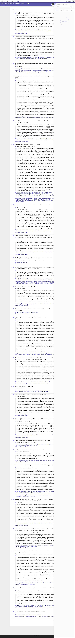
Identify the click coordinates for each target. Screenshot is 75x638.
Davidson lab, (47, 29)
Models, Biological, (50, 251)
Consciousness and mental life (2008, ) (24, 386)
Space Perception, (39, 58)
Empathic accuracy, (32, 381)
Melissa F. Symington (28, 270)
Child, (18, 460)
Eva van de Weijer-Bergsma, (22, 553)
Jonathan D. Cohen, (49, 13)
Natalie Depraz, (20, 146)
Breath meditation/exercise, (21, 278)
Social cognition (48, 381)
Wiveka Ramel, (19, 590)
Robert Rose (18, 238)
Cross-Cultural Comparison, (27, 434)
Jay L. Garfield (19, 66)
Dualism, (41, 523)
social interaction (31, 304)
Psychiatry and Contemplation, (33, 354)
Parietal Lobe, (22, 435)
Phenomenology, (24, 196)
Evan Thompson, (27, 613)
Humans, (28, 30)
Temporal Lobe (23, 524)
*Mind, (22, 523)
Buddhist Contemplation (41, 72)
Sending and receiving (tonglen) (40, 196)
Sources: (3, 5)
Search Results (7, 5)
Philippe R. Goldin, (26, 590)
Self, (46, 279)
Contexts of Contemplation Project (22, 33)
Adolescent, (18, 29)
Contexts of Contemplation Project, (22, 70)
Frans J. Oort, (44, 553)
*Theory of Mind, (36, 523)
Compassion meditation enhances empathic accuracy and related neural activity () (34, 357)
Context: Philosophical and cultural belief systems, (35, 68)
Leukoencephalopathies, (20, 546)
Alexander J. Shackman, (21, 38)
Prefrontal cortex (34, 546)
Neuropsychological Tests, (27, 139)
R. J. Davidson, (24, 421)
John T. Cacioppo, (28, 237)
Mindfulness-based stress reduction (36, 492)
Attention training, (20, 582)
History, (44, 523)
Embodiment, (48, 303)
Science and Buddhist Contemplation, (46, 71)
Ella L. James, (25, 260)
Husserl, (30, 195)
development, (25, 304)
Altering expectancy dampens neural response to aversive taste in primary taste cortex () (35, 12)
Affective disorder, (20, 605)
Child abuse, (30, 545)
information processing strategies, (35, 444)
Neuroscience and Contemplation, (22, 72)
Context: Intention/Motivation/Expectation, (23, 193)
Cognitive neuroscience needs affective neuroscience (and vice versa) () (32, 308)
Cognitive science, (24, 68)
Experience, (49, 194)
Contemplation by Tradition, (21, 71)
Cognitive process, (33, 605)
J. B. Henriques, (19, 207)
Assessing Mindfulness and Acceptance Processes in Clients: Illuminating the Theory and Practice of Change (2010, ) (38, 76)
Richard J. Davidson (34, 15)
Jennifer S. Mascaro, (20, 359)
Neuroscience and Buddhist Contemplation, (33, 71)
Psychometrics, (28, 58)
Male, (41, 30)
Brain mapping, (32, 29)
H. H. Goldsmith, (20, 451)
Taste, (51, 30)
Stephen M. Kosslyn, (20, 15)
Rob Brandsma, (38, 553)
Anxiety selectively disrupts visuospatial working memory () (30, 36)
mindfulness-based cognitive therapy (53, 279)
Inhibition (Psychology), (48, 460)
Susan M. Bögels (50, 553)
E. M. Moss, (19, 421)
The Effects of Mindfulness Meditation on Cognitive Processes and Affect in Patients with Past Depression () (38, 588)
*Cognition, (19, 523)
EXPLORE (68, 1)
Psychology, (33, 196)
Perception (24, 31)
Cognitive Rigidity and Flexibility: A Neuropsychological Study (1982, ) (30, 317)
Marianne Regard (20, 318)
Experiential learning (37, 614)
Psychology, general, (19, 583)
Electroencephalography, (50, 138)
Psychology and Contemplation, (43, 117)
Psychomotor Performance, (33, 230)
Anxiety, (18, 57)
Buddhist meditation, (20, 614)
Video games (25, 262)
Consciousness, (51, 192)
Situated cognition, (19, 304)
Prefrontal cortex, (22, 58)
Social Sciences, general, (33, 583)
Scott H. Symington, (20, 270)
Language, (18, 435)
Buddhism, (18, 68)
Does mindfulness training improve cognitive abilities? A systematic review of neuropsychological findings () (38, 465)
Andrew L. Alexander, (26, 530)
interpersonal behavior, (46, 444)
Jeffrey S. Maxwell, (38, 38)
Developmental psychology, (21, 606)
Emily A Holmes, (20, 260)
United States (44, 58)
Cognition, (43, 29)
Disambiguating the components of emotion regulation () (29, 449)
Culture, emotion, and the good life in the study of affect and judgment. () (32, 440)
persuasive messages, (53, 444)
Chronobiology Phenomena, (23, 460)
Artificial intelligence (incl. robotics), (23, 303)
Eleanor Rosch (33, 613)
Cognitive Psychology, (37, 192)
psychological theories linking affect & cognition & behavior (26, 445)
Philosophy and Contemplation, (31, 199)
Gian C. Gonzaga (34, 442)
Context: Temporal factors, (48, 605)
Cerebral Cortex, (38, 29)
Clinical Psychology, (20, 116)
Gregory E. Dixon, (26, 13)
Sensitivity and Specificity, (42, 139)
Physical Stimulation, (46, 30)
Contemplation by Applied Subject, (48, 70)
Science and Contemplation (53, 117)
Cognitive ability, (23, 353)
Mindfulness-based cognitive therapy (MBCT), (33, 279)
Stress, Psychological (19, 253)
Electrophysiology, (46, 229)
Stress (38, 583)
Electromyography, (31, 57)
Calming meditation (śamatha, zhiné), (27, 192)
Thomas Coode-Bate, (33, 260)
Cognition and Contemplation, (33, 117)
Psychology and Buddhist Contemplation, (23, 200)
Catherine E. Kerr (20, 502)
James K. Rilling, (27, 359)
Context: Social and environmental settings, (33, 353)
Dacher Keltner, (20, 442)
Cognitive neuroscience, (21, 389)
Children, (34, 582)
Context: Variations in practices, (41, 194)
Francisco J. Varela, (26, 146)
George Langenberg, (31, 553)
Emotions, (36, 57)
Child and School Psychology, (28, 582)
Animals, (20, 251)
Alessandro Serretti (33, 467)
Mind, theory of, (42, 381)
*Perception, (31, 523)
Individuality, (18, 139)
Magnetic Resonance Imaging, (35, 30)
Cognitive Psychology (27, 116)
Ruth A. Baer (19, 78)
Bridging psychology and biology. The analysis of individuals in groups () (32, 235)
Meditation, (46, 68)
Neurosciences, (53, 303)
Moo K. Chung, (19, 530)
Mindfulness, (18, 196)
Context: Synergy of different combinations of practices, (25, 194)
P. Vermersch (33, 146)
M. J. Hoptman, (19, 122)
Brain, (20, 312)
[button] (73, 1)
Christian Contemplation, (40, 283)
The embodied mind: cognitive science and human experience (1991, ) (30, 611)
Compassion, (19, 381)
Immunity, (40, 251)
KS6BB (49, 389)
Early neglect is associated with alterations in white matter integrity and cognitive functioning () (37, 528)
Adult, (22, 29)
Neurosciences (35, 312)
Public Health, (26, 583)
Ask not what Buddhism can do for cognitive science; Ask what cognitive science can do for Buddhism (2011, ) (38, 64)
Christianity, (32, 278)
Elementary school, (47, 582)
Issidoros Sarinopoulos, (34, 13)
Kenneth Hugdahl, (43, 237)
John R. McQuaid (41, 590)
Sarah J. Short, (42, 13)
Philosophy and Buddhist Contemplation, (43, 199)
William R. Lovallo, (50, 237)
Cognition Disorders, (36, 545)
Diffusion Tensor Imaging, (49, 545)
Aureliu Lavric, (53, 38)
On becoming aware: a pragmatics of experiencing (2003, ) (28, 144)
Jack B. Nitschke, (20, 13)
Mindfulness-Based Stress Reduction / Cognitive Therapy (25, 584)
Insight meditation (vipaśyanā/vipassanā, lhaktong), (41, 195)
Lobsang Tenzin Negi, (35, 359)
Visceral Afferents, (19, 31)
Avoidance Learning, (26, 29)
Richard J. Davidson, (35, 237)
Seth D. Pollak (41, 530)
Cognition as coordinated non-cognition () (26, 286)
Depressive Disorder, (31, 229)
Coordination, (43, 303)
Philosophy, (29, 196)
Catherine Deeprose (40, 260)
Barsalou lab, (31, 303)
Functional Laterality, (22, 30)
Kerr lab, (52, 523)
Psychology (18, 69)
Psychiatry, (23, 492)
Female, (17, 30)
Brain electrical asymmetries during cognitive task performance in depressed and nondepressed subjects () (37, 205)
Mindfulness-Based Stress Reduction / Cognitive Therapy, (47, 494)
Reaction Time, (33, 58)
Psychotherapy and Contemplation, (44, 354)
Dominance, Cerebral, (42, 138)
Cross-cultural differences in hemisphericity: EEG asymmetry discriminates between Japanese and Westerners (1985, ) (38, 419)
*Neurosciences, (26, 523)
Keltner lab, (18, 444)
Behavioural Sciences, (37, 303)
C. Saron (28, 421)
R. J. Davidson (25, 122)
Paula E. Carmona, (33, 590)
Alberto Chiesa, (19, 467)
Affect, (18, 251)
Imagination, (36, 251)
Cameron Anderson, (26, 442)
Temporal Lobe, (27, 435)
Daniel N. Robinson (20, 388)
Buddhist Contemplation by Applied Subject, (35, 70)
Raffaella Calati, (26, 467)
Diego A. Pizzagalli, (46, 38)
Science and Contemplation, (32, 72)
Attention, (18, 491)
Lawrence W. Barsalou (21, 288)
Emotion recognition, (24, 381)
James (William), (48, 523)
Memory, (17, 58)
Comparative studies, (45, 192)
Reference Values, (35, 139)
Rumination (41, 606)
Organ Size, (29, 546)
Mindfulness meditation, (20, 279)
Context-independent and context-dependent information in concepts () (32, 394)
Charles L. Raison (43, 359)
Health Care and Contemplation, (33, 495)
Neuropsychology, (44, 353)
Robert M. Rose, (27, 15)
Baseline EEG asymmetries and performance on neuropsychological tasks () (33, 120)
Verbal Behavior (47, 230)
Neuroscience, (50, 68)
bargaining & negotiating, (25, 444)
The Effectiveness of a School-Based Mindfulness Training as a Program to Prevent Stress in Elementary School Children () (37, 551)
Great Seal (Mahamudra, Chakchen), (22, 195)
